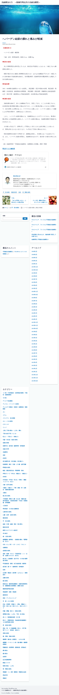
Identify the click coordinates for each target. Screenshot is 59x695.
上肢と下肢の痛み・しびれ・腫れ (12, 430)
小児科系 (5, 505)
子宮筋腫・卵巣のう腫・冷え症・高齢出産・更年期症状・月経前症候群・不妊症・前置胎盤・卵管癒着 (15, 500)
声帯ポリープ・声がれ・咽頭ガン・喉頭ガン (15, 473)
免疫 (4, 455)
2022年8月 (34, 350)
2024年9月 (34, 297)
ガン (4, 412)
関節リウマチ (6, 662)
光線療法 (5, 452)
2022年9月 (34, 347)
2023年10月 (35, 328)
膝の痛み (5, 653)
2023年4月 (34, 340)
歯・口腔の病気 (7, 536)
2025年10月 (35, 270)
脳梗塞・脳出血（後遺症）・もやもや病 (14, 639)
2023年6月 (34, 334)
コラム (4, 415)
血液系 (4, 656)
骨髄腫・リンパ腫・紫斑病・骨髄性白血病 (14, 672)
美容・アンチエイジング (9, 598)
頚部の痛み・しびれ (8, 666)
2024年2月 (34, 316)
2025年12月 (35, 267)
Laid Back (17, 693)
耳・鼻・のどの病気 (8, 601)
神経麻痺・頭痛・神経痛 (9, 592)
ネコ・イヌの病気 (8, 421)
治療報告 (5, 547)
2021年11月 (35, 377)
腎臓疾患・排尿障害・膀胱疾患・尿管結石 (14, 647)
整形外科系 (14, 192)
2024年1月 (34, 319)
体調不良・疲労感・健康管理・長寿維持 (14, 446)
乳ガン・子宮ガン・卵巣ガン (11, 436)
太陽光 (4, 492)
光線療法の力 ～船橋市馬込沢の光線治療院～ (21, 2)
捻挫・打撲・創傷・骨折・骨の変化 (12, 524)
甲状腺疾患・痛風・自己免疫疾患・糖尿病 (14, 563)
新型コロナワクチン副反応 (10, 530)
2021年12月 (35, 374)
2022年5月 (34, 359)
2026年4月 (34, 254)
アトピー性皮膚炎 (8, 401)
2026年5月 (34, 251)
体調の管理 (6, 442)
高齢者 (4, 678)
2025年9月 (34, 273)
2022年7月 (34, 353)
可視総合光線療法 (8, 251)
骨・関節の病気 (26, 192)
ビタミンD (6, 424)
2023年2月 (34, 344)
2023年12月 (35, 322)
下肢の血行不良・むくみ (9, 433)
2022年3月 (34, 365)
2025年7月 (34, 279)
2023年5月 (34, 337)
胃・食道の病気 (7, 625)
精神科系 (5, 595)
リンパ (4, 427)
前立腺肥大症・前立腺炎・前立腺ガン (13, 461)
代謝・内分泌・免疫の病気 (10, 439)
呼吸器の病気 (6, 467)
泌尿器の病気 (6, 550)
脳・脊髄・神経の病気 (9, 636)
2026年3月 (34, 257)
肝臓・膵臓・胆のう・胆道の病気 (12, 611)
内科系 (4, 458)
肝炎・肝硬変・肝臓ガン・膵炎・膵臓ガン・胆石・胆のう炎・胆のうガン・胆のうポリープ (15, 606)
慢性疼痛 (5, 518)
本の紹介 (5, 533)
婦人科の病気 (6, 495)
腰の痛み (5, 650)
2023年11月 (35, 325)
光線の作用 (6, 449)
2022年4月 (34, 362)
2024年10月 (35, 294)
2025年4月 (34, 285)
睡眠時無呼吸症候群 (8, 588)
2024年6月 (34, 303)
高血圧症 (5, 675)
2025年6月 (34, 282)
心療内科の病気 (7, 511)
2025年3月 (34, 288)
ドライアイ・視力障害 (9, 418)
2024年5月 (34, 307)
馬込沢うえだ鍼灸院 (8, 148)
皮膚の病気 (6, 577)
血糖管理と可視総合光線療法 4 (40, 239)
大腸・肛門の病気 (8, 484)
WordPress (8, 693)
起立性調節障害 (7, 659)
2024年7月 (34, 300)
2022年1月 (34, 371)
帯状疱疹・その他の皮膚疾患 (11, 508)
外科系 (4, 476)
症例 (20, 192)
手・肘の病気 (6, 192)
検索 (4, 215)
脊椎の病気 (6, 633)
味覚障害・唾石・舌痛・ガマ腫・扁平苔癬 (14, 464)
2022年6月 (34, 356)
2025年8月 (34, 276)
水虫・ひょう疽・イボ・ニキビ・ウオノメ (14, 544)
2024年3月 (34, 313)
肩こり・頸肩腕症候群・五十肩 (11, 617)
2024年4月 (34, 310)
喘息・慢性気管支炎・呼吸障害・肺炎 (13, 470)
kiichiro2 (4, 42)
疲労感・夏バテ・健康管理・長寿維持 (13, 566)
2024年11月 (35, 291)
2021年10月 (35, 381)
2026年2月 (34, 260)
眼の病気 (5, 580)
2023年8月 (34, 331)
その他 (4, 397)
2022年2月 (34, 368)
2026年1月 (34, 263)
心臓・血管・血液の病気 (9, 515)
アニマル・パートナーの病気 (11, 404)
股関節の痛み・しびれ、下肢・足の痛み (14, 614)
